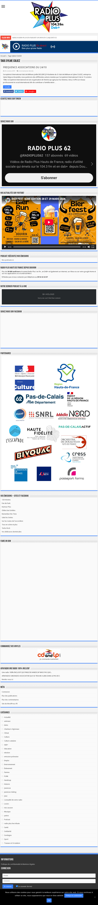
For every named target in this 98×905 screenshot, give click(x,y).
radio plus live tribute (12, 823)
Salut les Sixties (7, 517)
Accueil (3, 56)
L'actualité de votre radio (13, 800)
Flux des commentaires (10, 700)
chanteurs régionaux (11, 729)
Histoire (7, 784)
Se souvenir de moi (25, 886)
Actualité (7, 717)
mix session (8, 808)
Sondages (8, 835)
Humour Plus (6, 507)
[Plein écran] (93, 247)
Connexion (6, 692)
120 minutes (6, 500)
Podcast (7, 819)
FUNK (6, 776)
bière (6, 725)
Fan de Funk (6, 503)
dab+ (6, 745)
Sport (6, 839)
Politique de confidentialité (74, 895)
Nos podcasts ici (8, 260)
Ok (49, 900)
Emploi (6, 760)
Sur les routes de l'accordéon (12, 521)
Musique (7, 812)
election (7, 753)
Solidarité (7, 831)
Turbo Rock (6, 528)
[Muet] (89, 247)
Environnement (9, 764)
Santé (6, 827)
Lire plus (7, 87)
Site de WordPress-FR (9, 704)
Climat (6, 733)
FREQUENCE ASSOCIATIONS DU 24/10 (25, 67)
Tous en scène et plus (9, 525)
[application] (49, 222)
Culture (6, 737)
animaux (7, 721)
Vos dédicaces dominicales (11, 532)
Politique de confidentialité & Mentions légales (18, 864)
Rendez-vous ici (7, 679)
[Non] (95, 897)
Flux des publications (9, 696)
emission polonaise (11, 757)
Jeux (5, 796)
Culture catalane (10, 741)
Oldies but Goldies (8, 510)
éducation (7, 749)
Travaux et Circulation (12, 843)
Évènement (8, 768)
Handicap (7, 780)
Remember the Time (9, 514)
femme (6, 772)
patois (6, 816)
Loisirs (6, 804)
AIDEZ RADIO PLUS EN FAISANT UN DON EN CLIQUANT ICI (34, 38)
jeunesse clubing (10, 792)
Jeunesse (7, 788)
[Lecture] (5, 247)
